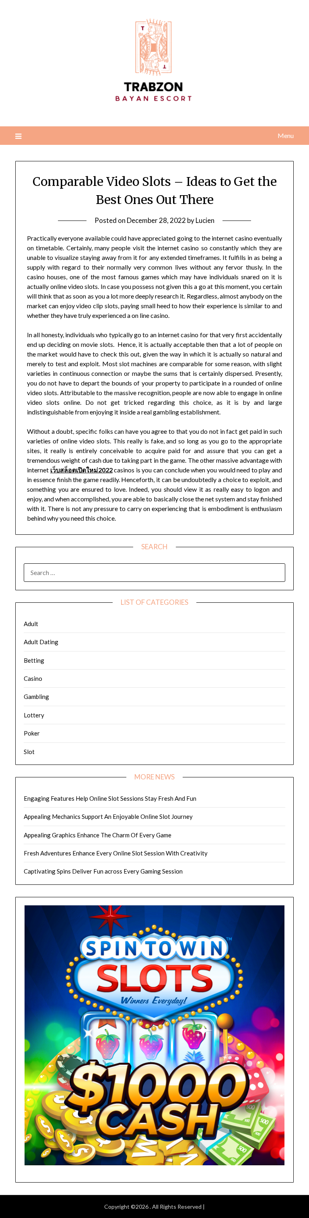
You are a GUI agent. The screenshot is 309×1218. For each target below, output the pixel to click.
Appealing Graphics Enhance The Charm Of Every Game (97, 835)
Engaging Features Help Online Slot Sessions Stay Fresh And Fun (110, 798)
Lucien (205, 220)
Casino (33, 678)
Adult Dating (41, 641)
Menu (285, 135)
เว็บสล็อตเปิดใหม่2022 (81, 470)
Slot (29, 751)
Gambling (36, 696)
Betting (34, 660)
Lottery (34, 715)
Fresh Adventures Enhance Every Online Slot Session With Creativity (116, 853)
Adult (31, 623)
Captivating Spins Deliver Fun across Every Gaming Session (103, 871)
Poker (32, 733)
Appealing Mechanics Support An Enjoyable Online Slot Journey (108, 816)
